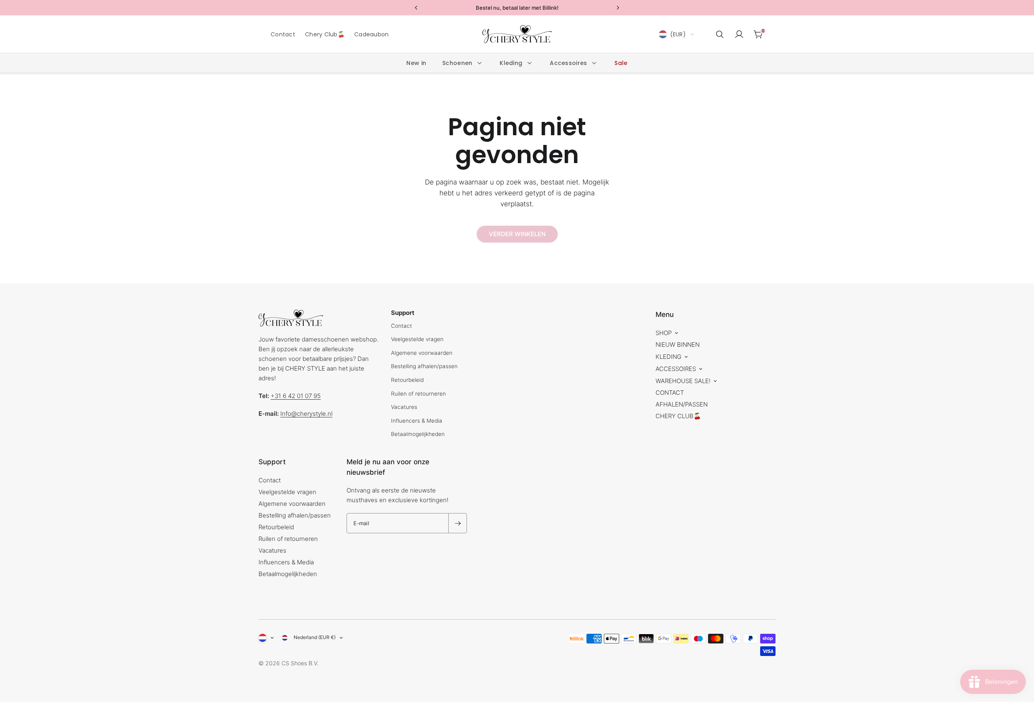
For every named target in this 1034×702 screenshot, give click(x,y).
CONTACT (670, 392)
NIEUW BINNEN (678, 344)
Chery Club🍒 (325, 34)
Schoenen (457, 63)
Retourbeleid (407, 380)
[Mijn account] (739, 34)
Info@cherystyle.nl (306, 413)
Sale (620, 63)
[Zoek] (720, 34)
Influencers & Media (416, 420)
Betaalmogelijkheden (418, 434)
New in (416, 63)
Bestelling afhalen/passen (424, 366)
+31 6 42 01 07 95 (296, 396)
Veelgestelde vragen (417, 339)
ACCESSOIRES (676, 369)
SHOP (664, 333)
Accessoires (568, 63)
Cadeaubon (371, 34)
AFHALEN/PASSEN (682, 404)
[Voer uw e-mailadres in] (457, 523)
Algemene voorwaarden (421, 353)
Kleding (511, 63)
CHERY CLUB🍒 (678, 416)
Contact (283, 34)
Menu (665, 314)
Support (272, 462)
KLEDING (668, 356)
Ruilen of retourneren (418, 393)
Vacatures (404, 407)
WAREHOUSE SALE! (683, 381)
